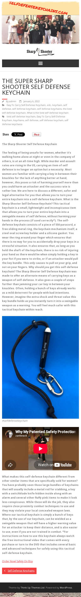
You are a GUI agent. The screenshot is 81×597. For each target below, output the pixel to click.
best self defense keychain (21, 116)
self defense (31, 120)
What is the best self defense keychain (48, 112)
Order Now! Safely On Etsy (17, 561)
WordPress (66, 587)
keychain (57, 105)
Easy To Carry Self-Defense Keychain (26, 105)
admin (12, 101)
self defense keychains (49, 108)
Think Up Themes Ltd (32, 587)
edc (49, 105)
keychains (18, 120)
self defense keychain (24, 108)
